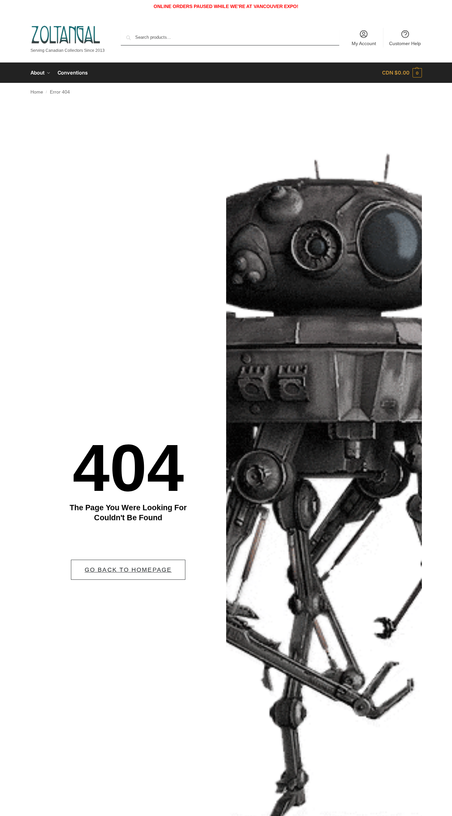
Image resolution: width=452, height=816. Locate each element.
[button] (402, 73)
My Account (364, 43)
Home (36, 92)
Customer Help (405, 43)
